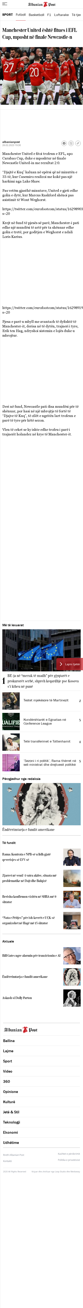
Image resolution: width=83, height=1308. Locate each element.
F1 (49, 15)
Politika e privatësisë (69, 1160)
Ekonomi (10, 1132)
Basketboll (36, 15)
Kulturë (9, 1102)
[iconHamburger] (4, 3)
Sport (7, 15)
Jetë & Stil (11, 1112)
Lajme (8, 1051)
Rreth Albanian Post (13, 1155)
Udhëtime (11, 1142)
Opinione (10, 1092)
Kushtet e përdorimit (69, 1153)
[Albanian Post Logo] (41, 4)
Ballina (9, 1041)
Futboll (21, 15)
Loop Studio (60, 1171)
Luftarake (61, 15)
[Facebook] (64, 143)
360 (6, 1081)
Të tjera (77, 15)
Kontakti (7, 1161)
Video (7, 1071)
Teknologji (11, 1122)
